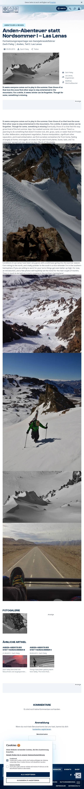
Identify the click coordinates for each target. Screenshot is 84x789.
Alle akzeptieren (28, 774)
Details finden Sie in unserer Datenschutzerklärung (25, 755)
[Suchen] (75, 9)
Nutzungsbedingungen (70, 782)
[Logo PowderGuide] (10, 10)
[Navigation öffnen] (78, 782)
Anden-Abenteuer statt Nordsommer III (14, 648)
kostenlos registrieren (42, 729)
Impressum (61, 786)
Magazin (57, 769)
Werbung (53, 782)
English (53, 2)
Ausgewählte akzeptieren (28, 780)
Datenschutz (74, 786)
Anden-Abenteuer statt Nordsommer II (41, 648)
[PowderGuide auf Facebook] (71, 775)
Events (67, 769)
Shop (77, 769)
